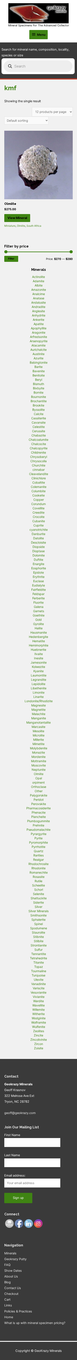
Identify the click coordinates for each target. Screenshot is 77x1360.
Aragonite (38, 332)
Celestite (39, 427)
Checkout (11, 1294)
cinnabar (39, 469)
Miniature (10, 225)
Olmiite (21, 225)
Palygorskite (38, 795)
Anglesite (38, 311)
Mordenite (38, 757)
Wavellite (38, 1005)
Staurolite (38, 932)
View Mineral (17, 218)
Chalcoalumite (38, 439)
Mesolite (38, 731)
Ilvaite (38, 654)
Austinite (38, 354)
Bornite (38, 392)
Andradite (38, 307)
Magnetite (38, 709)
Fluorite (38, 602)
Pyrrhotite (38, 847)
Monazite (38, 752)
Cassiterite (38, 418)
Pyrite (38, 838)
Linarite (38, 697)
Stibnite (38, 937)
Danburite (38, 534)
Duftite (38, 559)
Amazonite (38, 289)
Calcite (38, 414)
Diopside (39, 547)
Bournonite (38, 397)
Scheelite (38, 885)
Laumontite (38, 675)
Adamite (38, 281)
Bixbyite (38, 388)
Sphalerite (38, 919)
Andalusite (38, 302)
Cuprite (38, 525)
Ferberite (38, 598)
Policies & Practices (18, 1311)
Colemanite (38, 487)
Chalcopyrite (38, 448)
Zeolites (38, 1031)
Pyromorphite (38, 842)
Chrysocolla (38, 461)
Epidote (38, 572)
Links (8, 1305)
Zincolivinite (38, 1039)
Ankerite (38, 319)
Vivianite (38, 997)
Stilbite (38, 941)
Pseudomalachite (38, 829)
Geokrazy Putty (15, 1259)
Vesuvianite (38, 992)
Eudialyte (38, 585)
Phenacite (39, 812)
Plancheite (38, 817)
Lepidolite (38, 684)
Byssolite (38, 409)
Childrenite (38, 452)
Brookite (38, 405)
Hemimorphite (38, 645)
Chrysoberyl (38, 457)
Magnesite (38, 705)
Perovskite (38, 804)
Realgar (38, 859)
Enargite (38, 564)
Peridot (39, 799)
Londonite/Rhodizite (39, 701)
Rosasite (38, 877)
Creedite (38, 512)
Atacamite (38, 345)
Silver (38, 907)
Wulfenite (38, 1027)
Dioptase (38, 551)
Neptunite (39, 769)
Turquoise (38, 975)
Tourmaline (38, 971)
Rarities (38, 855)
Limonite (38, 692)
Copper (38, 499)
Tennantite (38, 954)
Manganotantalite (38, 722)
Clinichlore (38, 478)
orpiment (38, 782)
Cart (7, 1300)
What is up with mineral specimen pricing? (34, 1323)
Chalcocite (38, 444)
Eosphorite (38, 568)
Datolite (38, 538)
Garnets (38, 611)
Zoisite (38, 1048)
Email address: (14, 1175)
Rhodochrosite (38, 864)
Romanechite (39, 872)
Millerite (38, 739)
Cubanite (38, 521)
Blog (7, 1282)
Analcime (38, 294)
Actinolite (38, 277)
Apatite (39, 324)
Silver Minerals (38, 911)
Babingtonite (38, 362)
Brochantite (39, 401)
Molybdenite (38, 748)
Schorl (38, 889)
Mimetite (38, 744)
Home (8, 1317)
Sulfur (38, 949)
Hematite (38, 641)
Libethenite (38, 688)
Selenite (38, 894)
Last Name (12, 1155)
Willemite (38, 1009)
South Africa (34, 225)
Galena (38, 607)
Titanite (38, 962)
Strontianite (39, 945)
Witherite (38, 1014)
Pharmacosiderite (38, 808)
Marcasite (38, 727)
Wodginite (39, 1018)
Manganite (38, 718)
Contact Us (12, 1288)
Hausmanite (38, 632)
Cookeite (38, 495)
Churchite (38, 465)
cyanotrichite (39, 529)
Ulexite (38, 979)
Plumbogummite (38, 821)
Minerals (10, 1253)
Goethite (38, 615)
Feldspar (38, 594)
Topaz (38, 967)
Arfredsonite (38, 337)
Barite (38, 367)
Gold (38, 619)
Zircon (38, 1044)
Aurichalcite (38, 349)
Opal (38, 778)
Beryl (38, 379)
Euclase (38, 581)
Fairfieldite (38, 589)
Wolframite (38, 1022)
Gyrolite (38, 624)
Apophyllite (38, 328)
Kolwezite (38, 667)
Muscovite (38, 765)
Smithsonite (38, 915)
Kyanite (38, 671)
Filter (11, 258)
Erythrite (38, 577)
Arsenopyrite (38, 341)
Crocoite (38, 517)
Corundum (38, 504)
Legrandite (38, 679)
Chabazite (38, 435)
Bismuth (38, 384)
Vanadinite (38, 984)
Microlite (38, 735)
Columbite (38, 491)
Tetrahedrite (38, 958)
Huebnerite (38, 649)
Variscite (38, 988)
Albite (39, 285)
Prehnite (38, 825)
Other (39, 791)
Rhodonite (38, 868)
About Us (11, 1276)
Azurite (38, 358)
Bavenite (39, 371)
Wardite (38, 1001)
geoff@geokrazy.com (20, 1113)
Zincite (38, 1035)
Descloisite (38, 542)
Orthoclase (38, 787)
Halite (39, 628)
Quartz (38, 851)
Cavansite (39, 422)
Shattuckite (39, 898)
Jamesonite (39, 662)
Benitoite (39, 375)
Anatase (38, 298)
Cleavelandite (38, 474)
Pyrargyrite (38, 834)
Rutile (38, 881)
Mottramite (38, 761)
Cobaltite (38, 482)
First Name (12, 1135)
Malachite (38, 714)
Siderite (38, 902)
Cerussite (38, 431)
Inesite (38, 658)
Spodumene (38, 928)
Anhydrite (38, 315)
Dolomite (39, 555)
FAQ (7, 1265)
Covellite (38, 508)
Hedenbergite (38, 637)
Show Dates (13, 1271)
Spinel (38, 924)
